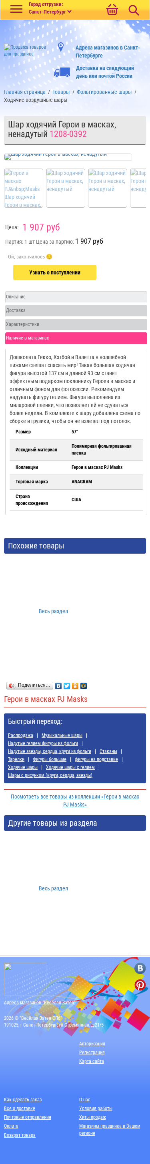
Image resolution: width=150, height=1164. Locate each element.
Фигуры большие (49, 759)
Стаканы (108, 751)
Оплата (11, 1126)
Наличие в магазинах (27, 338)
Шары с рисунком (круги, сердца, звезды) (50, 775)
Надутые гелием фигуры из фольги (43, 743)
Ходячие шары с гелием (70, 767)
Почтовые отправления (27, 1117)
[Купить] (30, 257)
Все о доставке (19, 1108)
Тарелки (16, 759)
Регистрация (92, 1052)
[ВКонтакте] (58, 684)
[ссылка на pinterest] (140, 985)
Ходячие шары (23, 767)
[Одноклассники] (75, 684)
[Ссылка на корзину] (112, 10)
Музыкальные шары (62, 735)
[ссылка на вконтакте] (140, 968)
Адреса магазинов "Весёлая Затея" (40, 1002)
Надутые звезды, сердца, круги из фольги (49, 751)
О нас (84, 1099)
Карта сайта (91, 1061)
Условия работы (95, 1108)
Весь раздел (53, 611)
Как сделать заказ (23, 1099)
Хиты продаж (92, 1117)
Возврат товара (20, 1135)
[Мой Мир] (84, 684)
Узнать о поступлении (54, 272)
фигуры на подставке (96, 759)
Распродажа (20, 735)
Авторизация (92, 1044)
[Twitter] (67, 684)
